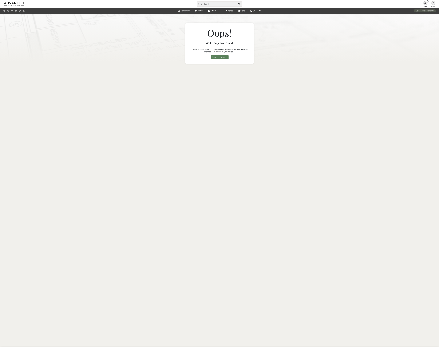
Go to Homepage (219, 57)
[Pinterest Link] (4, 11)
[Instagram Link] (8, 11)
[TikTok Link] (20, 11)
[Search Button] (239, 4)
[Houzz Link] (24, 11)
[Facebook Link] (16, 11)
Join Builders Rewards (425, 11)
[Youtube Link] (12, 11)
